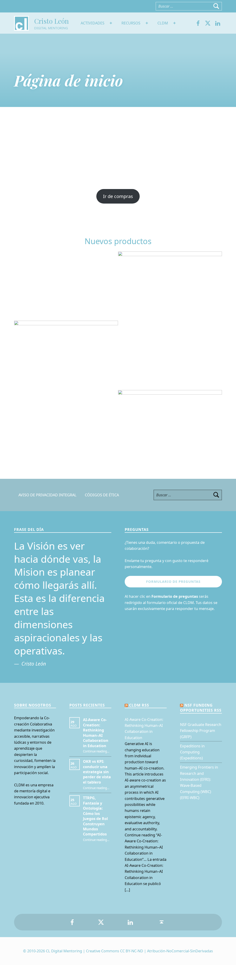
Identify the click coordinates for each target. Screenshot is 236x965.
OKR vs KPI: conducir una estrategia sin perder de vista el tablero (97, 772)
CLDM (162, 23)
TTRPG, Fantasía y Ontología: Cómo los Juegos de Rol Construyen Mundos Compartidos (95, 816)
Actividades (92, 23)
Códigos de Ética (102, 494)
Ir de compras (118, 196)
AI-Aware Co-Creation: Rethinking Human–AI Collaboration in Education (95, 732)
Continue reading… (96, 751)
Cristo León (51, 20)
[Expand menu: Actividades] (111, 23)
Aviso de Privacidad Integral (47, 494)
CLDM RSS (139, 705)
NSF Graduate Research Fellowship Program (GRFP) (200, 730)
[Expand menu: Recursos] (147, 23)
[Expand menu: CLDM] (174, 23)
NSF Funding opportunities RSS (200, 708)
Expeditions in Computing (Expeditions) (192, 752)
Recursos (130, 23)
